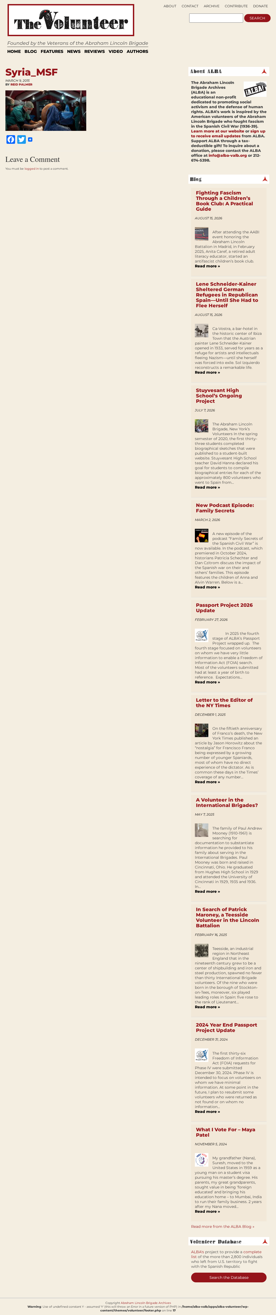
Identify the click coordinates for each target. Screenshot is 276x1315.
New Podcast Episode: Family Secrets (225, 508)
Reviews (94, 51)
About (170, 6)
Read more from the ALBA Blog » (222, 1226)
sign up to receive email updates (228, 133)
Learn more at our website (217, 131)
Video (116, 51)
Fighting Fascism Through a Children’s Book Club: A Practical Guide (224, 201)
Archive (211, 6)
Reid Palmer (21, 84)
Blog (31, 51)
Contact (190, 6)
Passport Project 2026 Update (224, 608)
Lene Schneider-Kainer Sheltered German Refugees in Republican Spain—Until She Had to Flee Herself (227, 295)
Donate (260, 6)
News (74, 51)
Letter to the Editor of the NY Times (224, 702)
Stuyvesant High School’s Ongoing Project (219, 395)
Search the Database (229, 1277)
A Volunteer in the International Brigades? (227, 802)
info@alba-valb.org (228, 155)
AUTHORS (137, 51)
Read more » (207, 266)
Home (14, 51)
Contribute (236, 6)
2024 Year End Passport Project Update (226, 1027)
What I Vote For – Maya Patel (225, 1132)
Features (52, 51)
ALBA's (197, 1251)
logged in (32, 169)
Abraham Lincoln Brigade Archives (146, 1303)
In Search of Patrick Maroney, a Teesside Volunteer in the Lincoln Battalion (227, 918)
